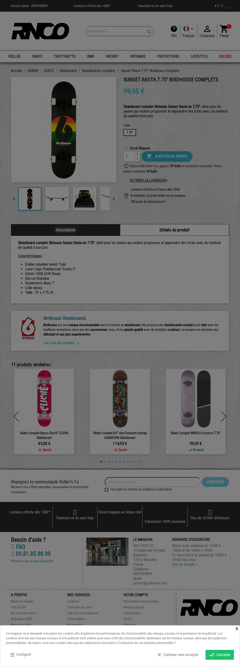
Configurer (20, 655)
